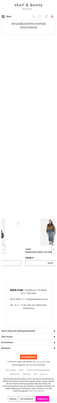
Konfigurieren (42, 399)
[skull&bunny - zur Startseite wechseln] (28, 6)
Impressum (43, 374)
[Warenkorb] (52, 16)
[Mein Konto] (46, 16)
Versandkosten (40, 362)
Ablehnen (13, 399)
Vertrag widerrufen (28, 357)
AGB (35, 374)
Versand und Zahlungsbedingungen (38, 370)
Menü (8, 16)
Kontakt (21, 370)
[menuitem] (6, 16)
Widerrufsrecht (15, 374)
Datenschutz (27, 374)
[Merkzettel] (40, 16)
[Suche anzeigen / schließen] (33, 16)
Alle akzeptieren (27, 399)
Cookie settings (10, 370)
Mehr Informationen (36, 391)
